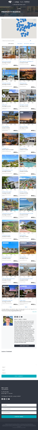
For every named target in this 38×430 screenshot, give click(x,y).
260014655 (16, 155)
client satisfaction (28, 329)
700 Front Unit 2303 (23, 126)
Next (26, 307)
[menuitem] (20, 43)
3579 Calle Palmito (23, 148)
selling (16, 339)
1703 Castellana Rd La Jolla (7, 170)
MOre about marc (24, 345)
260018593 (33, 47)
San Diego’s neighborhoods (20, 334)
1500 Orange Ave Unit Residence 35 (26, 61)
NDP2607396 (15, 286)
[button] (23, 21)
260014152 (16, 199)
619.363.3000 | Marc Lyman (19, 4)
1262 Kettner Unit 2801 (24, 104)
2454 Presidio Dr (23, 235)
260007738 (16, 242)
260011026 (33, 264)
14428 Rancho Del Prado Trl (7, 213)
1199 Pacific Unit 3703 (6, 83)
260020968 (33, 242)
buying (32, 338)
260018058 (33, 90)
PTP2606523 (33, 199)
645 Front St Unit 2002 (6, 61)
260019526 (33, 155)
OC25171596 (15, 221)
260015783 (16, 112)
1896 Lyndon (4, 104)
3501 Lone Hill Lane (23, 170)
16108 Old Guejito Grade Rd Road (8, 278)
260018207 (33, 221)
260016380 (16, 177)
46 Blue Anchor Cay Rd (6, 191)
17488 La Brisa (22, 300)
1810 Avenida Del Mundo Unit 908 (26, 278)
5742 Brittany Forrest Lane (7, 300)
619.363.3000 (6, 391)
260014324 (33, 112)
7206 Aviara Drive (23, 83)
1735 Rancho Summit (6, 235)
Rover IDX (34, 311)
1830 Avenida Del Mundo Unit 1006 (26, 213)
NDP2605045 (33, 134)
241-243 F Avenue (23, 191)
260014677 (16, 68)
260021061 (33, 286)
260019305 (16, 90)
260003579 (33, 177)
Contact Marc (19, 416)
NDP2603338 (15, 134)
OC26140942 (33, 68)
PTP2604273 (15, 264)
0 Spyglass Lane (5, 148)
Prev (11, 307)
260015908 (16, 47)
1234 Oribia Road (5, 126)
